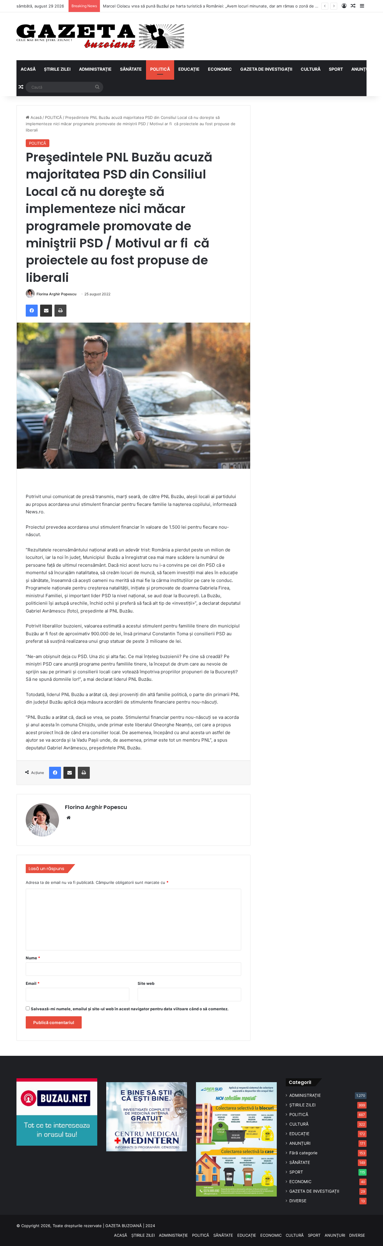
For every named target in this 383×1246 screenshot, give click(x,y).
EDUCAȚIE (189, 69)
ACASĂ (28, 69)
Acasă (35, 117)
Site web (146, 983)
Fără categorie (303, 1152)
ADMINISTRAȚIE (95, 69)
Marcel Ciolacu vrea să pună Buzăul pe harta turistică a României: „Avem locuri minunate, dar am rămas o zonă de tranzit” (216, 6)
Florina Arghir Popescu (56, 294)
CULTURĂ (310, 69)
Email (32, 983)
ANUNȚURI (362, 69)
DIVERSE (297, 1200)
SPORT (336, 69)
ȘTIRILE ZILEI (57, 69)
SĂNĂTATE (131, 69)
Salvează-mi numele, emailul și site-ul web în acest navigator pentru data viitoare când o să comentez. (130, 1008)
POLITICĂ (160, 69)
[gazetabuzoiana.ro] (100, 36)
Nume (33, 957)
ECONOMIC (220, 69)
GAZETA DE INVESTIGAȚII (266, 69)
